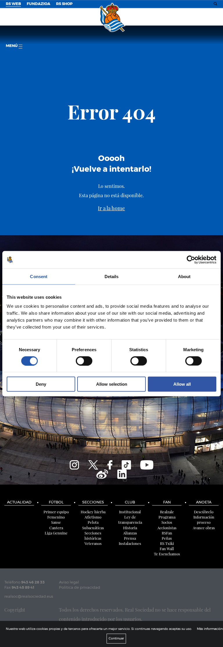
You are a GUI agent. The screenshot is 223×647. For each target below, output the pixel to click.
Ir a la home (111, 208)
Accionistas (167, 527)
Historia (130, 527)
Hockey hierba (93, 511)
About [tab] (184, 276)
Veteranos (93, 543)
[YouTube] (146, 464)
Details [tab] (112, 276)
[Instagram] (74, 464)
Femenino (56, 516)
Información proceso (203, 519)
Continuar (116, 638)
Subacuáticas (93, 527)
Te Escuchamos (167, 553)
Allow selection (111, 384)
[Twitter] (93, 464)
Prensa (130, 538)
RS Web (13, 4)
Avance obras (204, 527)
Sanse (56, 522)
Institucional (130, 511)
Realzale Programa (167, 514)
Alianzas (130, 532)
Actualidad (19, 502)
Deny (41, 384)
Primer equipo (56, 511)
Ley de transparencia (130, 519)
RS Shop (64, 4)
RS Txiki (167, 543)
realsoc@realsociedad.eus (28, 597)
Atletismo (92, 516)
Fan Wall (167, 548)
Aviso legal (69, 582)
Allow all (182, 384)
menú (12, 46)
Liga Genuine (56, 532)
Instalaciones (130, 543)
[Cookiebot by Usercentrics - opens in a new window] (191, 259)
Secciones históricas (92, 535)
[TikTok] (126, 464)
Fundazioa (38, 4)
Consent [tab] (38, 276)
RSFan (167, 532)
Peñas (167, 538)
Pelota (93, 522)
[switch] (84, 360)
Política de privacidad (79, 588)
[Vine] (102, 473)
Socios (166, 522)
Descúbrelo (203, 511)
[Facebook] (109, 464)
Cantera (56, 527)
